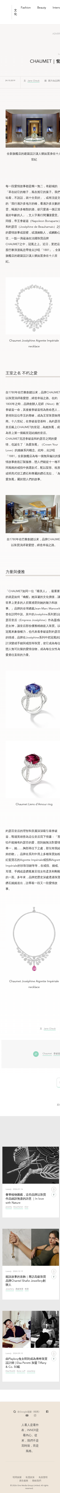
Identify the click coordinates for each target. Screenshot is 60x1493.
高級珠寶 (19, 1289)
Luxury (8, 1189)
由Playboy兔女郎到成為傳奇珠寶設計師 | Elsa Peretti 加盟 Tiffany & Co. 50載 (26, 1363)
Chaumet (47, 1053)
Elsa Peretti (10, 1371)
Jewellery (10, 1289)
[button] (27, 1411)
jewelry (9, 1207)
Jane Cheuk (34, 81)
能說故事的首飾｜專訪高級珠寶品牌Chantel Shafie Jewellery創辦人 (26, 1281)
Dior (26, 1207)
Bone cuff (21, 1371)
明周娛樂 (17, 1477)
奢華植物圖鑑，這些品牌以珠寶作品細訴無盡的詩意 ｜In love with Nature (26, 1198)
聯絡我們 (36, 1480)
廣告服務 (23, 1480)
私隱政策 (30, 1477)
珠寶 (27, 1289)
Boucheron (18, 1207)
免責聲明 (43, 1477)
